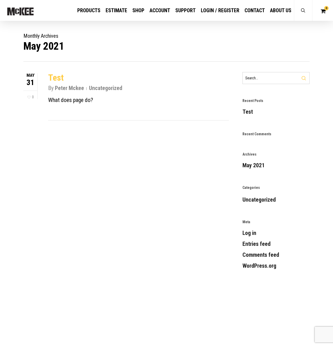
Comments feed (260, 255)
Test (56, 77)
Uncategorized (105, 88)
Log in (249, 233)
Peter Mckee (69, 88)
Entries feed (256, 244)
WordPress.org (259, 265)
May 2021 (253, 165)
